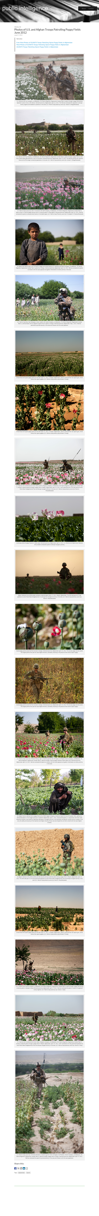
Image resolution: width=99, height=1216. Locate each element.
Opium (28, 1172)
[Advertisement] (49, 1181)
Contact (91, 9)
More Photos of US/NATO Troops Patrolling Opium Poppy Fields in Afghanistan (42, 45)
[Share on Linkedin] (24, 1168)
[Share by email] (27, 1168)
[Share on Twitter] (18, 1168)
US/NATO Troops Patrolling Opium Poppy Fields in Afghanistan (37, 47)
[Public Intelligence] (25, 8)
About (84, 9)
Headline (17, 27)
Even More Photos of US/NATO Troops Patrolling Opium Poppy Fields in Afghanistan (44, 42)
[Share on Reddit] (21, 1168)
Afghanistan (21, 1172)
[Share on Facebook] (15, 1168)
